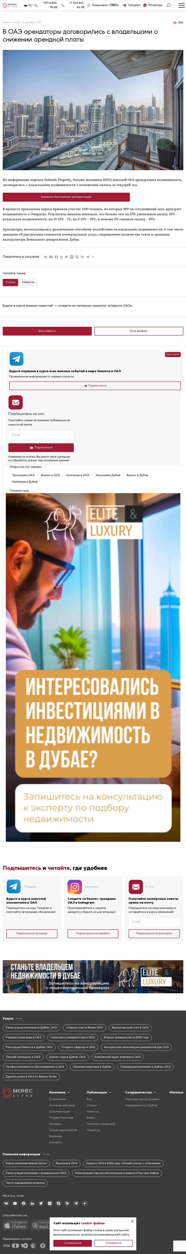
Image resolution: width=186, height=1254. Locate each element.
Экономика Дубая (108, 475)
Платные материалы (101, 1124)
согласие (63, 457)
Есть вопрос (138, 331)
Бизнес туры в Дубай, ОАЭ (67, 1057)
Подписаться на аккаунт (93, 933)
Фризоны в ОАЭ (66, 1163)
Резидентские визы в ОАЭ (23, 1037)
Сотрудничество (138, 1092)
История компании (62, 1105)
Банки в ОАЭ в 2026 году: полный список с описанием (123, 1163)
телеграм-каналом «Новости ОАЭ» (104, 305)
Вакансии (55, 1136)
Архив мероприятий (63, 1130)
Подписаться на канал (31, 933)
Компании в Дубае (25, 482)
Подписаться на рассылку (154, 933)
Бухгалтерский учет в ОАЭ (130, 1027)
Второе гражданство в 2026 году (126, 1037)
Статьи (10, 282)
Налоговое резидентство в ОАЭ (72, 1037)
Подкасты (93, 1130)
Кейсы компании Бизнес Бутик (26, 1163)
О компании (57, 1099)
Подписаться (97, 385)
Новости (28, 282)
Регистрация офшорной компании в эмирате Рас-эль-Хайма (117, 1173)
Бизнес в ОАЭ (50, 475)
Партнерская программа (142, 1099)
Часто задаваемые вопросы (25, 1183)
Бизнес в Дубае (137, 475)
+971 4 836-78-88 (50, 5)
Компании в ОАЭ (77, 475)
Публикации (97, 1092)
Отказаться (113, 1243)
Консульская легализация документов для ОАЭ (136, 1047)
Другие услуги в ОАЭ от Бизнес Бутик (31, 1076)
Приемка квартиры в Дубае (92, 1067)
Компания (57, 1092)
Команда (55, 1124)
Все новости (47, 331)
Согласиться (72, 1243)
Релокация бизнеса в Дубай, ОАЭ (29, 1047)
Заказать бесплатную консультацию (66, 197)
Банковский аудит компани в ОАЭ (118, 1057)
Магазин (176, 1092)
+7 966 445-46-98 (76, 5)
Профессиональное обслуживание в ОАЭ (35, 1067)
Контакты (55, 1142)
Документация (59, 1111)
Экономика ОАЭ (23, 475)
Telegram (134, 5)
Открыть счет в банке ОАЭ (84, 1027)
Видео (91, 1118)
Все (89, 1099)
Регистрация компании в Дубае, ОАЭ (31, 1027)
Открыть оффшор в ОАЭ (78, 1047)
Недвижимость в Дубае (141, 1105)
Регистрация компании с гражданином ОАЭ (36, 1173)
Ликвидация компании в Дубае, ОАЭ (145, 1067)
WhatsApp (155, 5)
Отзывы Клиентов (61, 1118)
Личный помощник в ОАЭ (23, 1057)
